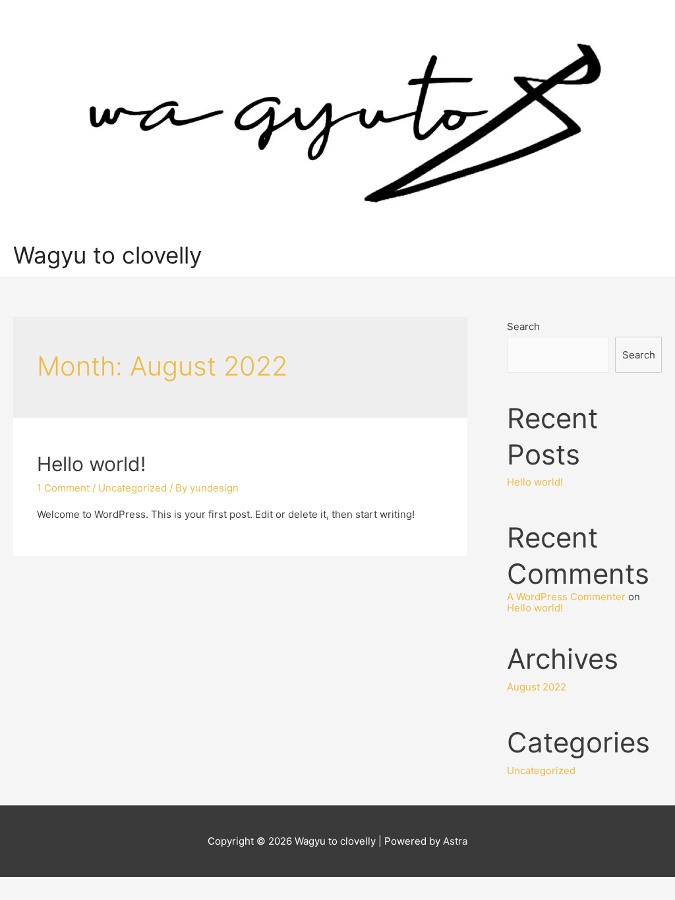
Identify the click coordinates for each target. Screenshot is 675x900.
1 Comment (63, 488)
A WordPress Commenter (566, 596)
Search (523, 326)
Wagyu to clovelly (107, 255)
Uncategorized (132, 488)
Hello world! (91, 464)
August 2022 (536, 687)
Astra (455, 841)
